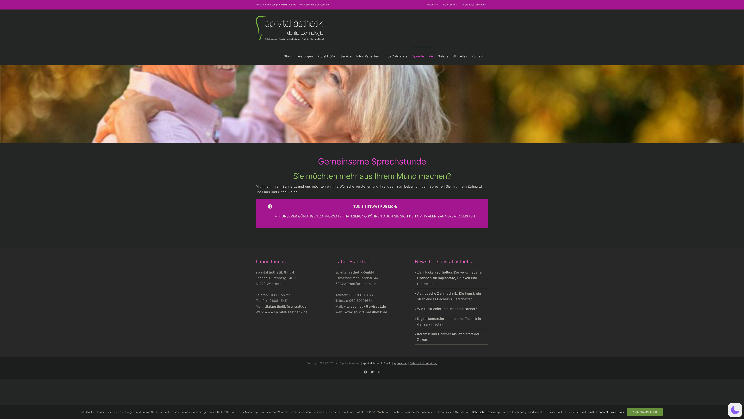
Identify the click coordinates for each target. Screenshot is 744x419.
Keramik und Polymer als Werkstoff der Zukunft (448, 337)
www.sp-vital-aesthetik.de (286, 312)
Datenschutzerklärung (423, 363)
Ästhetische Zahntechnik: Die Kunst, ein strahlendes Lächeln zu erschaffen (449, 296)
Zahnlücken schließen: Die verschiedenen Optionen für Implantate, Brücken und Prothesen (450, 278)
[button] (735, 410)
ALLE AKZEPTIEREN (645, 411)
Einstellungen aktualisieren (605, 412)
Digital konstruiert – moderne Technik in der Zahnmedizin (449, 321)
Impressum (400, 363)
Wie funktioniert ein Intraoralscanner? (447, 309)
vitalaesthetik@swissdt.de (285, 306)
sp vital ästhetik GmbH (377, 363)
